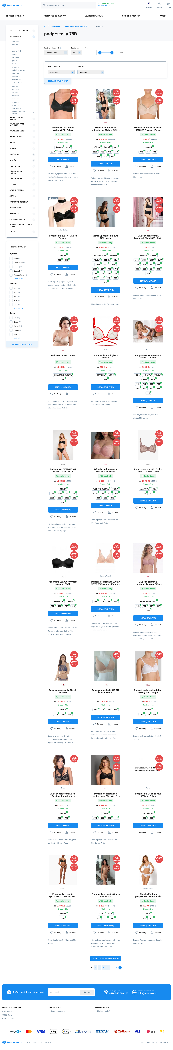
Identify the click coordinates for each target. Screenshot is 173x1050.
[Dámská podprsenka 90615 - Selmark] (63, 666)
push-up (15, 86)
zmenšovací (16, 108)
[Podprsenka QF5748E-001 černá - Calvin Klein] (63, 445)
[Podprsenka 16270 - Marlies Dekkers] (63, 212)
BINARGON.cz (165, 1042)
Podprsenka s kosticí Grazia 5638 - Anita (105, 895)
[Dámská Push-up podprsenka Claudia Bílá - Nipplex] (148, 870)
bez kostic (15, 48)
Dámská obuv (16, 137)
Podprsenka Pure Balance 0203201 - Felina (148, 356)
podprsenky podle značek (18, 112)
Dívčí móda (14, 214)
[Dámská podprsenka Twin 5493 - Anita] (106, 212)
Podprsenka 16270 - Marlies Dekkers (63, 237)
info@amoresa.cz (104, 5)
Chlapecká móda (17, 220)
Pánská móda (16, 178)
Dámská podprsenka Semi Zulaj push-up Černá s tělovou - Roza (63, 795)
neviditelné (16, 76)
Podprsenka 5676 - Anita (63, 355)
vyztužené (15, 105)
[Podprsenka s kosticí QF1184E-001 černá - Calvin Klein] (63, 870)
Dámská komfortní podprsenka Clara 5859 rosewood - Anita (148, 583)
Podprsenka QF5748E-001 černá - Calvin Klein (63, 470)
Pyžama (13, 184)
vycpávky (15, 102)
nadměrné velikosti (19, 70)
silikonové (15, 89)
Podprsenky (55, 26)
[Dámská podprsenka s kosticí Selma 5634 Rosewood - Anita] (106, 445)
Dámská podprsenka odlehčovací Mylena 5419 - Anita (105, 129)
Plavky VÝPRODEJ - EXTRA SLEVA (21, 226)
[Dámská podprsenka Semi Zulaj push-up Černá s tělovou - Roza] (63, 770)
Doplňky (14, 160)
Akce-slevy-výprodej (19, 31)
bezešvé (15, 45)
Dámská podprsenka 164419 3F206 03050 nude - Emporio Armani (105, 583)
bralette (15, 54)
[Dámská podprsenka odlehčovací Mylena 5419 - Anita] (106, 104)
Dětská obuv (15, 208)
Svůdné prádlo (17, 190)
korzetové (15, 67)
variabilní (15, 99)
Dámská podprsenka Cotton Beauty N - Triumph (148, 691)
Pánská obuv (16, 166)
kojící (14, 64)
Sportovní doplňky (19, 202)
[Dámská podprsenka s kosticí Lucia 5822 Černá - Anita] (106, 770)
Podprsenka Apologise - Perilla (105, 356)
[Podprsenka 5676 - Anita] (63, 331)
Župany (13, 196)
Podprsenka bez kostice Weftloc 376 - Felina (63, 129)
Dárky (12, 143)
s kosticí (15, 92)
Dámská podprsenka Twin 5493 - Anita (106, 237)
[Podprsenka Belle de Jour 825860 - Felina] (148, 770)
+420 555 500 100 (106, 4)
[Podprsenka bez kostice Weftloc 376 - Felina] (63, 104)
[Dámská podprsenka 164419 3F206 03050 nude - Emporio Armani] (106, 558)
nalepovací (16, 73)
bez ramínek (16, 51)
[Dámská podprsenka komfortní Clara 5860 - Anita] (148, 212)
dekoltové (15, 57)
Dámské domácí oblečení (17, 125)
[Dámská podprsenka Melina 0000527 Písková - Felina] (148, 104)
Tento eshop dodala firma (149, 1042)
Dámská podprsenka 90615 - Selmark (63, 691)
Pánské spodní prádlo (16, 172)
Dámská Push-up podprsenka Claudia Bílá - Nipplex (148, 895)
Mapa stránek (46, 1042)
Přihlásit (87, 992)
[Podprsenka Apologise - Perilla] (106, 331)
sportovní (15, 96)
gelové (14, 60)
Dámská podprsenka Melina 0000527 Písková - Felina (148, 129)
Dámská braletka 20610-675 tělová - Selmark (105, 691)
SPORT (12, 232)
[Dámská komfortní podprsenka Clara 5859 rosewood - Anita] (148, 558)
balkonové (16, 41)
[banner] (18, 5)
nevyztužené (16, 80)
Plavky (13, 149)
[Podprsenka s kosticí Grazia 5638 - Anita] (106, 870)
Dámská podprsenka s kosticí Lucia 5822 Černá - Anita (106, 795)
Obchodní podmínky (58, 1011)
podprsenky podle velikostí (76, 26)
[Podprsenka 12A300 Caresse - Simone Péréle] (63, 558)
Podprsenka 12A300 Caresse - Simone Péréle (62, 583)
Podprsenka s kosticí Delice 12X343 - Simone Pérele (148, 470)
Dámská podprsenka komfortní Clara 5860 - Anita (148, 237)
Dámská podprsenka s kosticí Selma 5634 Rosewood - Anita (105, 470)
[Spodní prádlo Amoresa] (45, 26)
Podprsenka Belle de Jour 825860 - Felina (148, 795)
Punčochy (14, 154)
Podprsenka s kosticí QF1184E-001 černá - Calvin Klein (63, 895)
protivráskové (17, 83)
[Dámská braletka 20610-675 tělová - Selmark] (106, 666)
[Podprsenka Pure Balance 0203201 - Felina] (148, 331)
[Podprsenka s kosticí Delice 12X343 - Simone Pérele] (148, 445)
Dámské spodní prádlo (16, 119)
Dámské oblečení (18, 131)
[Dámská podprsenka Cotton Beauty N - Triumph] (148, 666)
